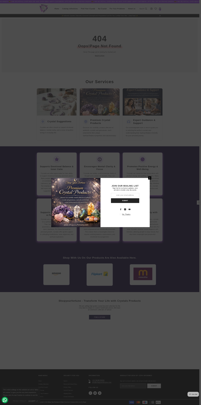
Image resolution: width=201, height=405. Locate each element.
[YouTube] (129, 209)
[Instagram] (125, 209)
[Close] (149, 178)
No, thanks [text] (126, 214)
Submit (125, 200)
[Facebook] (121, 209)
